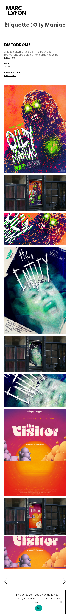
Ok (38, 608)
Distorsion (10, 57)
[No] (61, 602)
